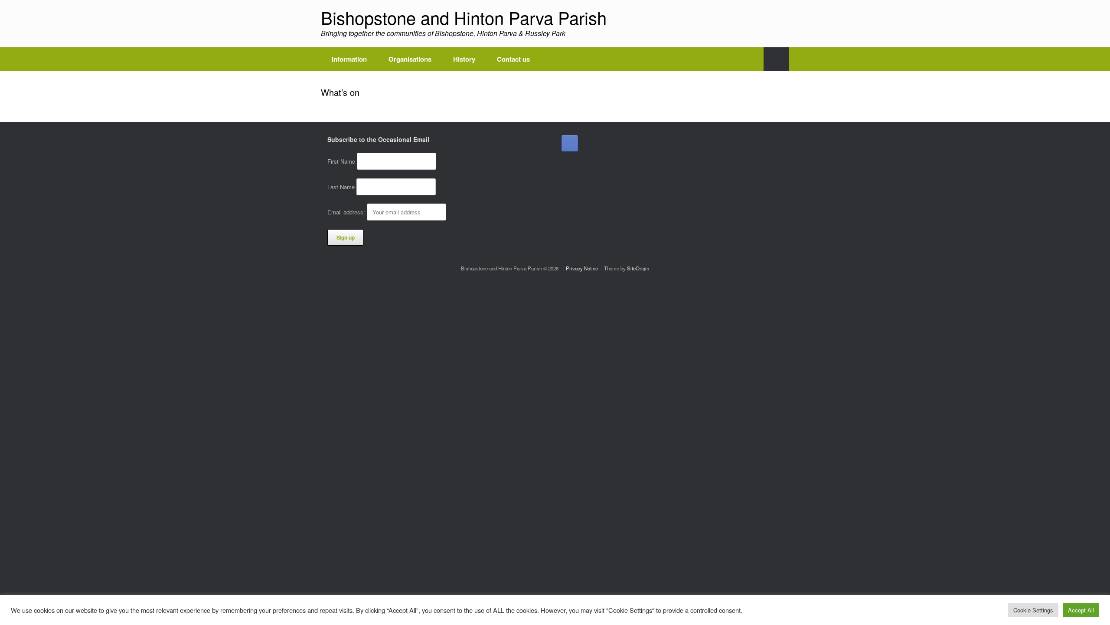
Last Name (341, 187)
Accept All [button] (1081, 610)
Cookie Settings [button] (1033, 610)
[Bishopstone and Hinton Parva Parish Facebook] (570, 143)
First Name (341, 161)
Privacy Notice (582, 268)
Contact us (513, 59)
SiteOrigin (638, 268)
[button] (776, 59)
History (464, 59)
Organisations (409, 59)
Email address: (347, 212)
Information (349, 59)
